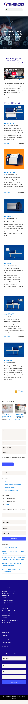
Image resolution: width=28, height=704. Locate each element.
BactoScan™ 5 (9, 123)
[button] (3, 413)
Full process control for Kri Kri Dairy (7, 416)
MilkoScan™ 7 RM (10, 263)
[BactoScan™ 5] (14, 112)
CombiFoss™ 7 (9, 314)
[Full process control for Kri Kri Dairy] (7, 408)
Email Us (7, 504)
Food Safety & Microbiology (12, 490)
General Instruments (10, 487)
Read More (6, 143)
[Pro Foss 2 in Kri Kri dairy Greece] (20, 408)
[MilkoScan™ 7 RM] (14, 252)
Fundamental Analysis (10, 481)
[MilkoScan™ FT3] (14, 206)
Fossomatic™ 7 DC (10, 360)
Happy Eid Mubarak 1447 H (10, 547)
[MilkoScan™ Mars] (14, 159)
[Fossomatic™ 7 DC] (14, 350)
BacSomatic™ (16, 80)
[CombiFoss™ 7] (14, 303)
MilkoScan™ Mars (10, 172)
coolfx (7, 125)
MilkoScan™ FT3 (10, 217)
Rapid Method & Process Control (13, 484)
